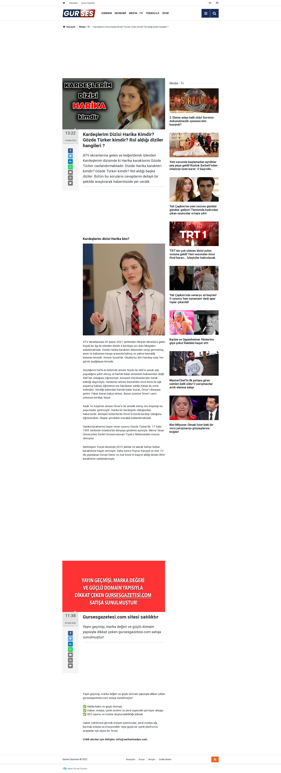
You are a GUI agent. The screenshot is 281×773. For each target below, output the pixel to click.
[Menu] (205, 13)
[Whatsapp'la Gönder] (70, 167)
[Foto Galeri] (217, 2)
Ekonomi (120, 13)
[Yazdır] (70, 177)
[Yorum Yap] (70, 183)
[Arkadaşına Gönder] (70, 172)
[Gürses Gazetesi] (79, 13)
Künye (142, 759)
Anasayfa (130, 759)
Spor (165, 13)
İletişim (151, 759)
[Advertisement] (48, 72)
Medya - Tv (136, 13)
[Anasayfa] (64, 3)
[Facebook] (70, 150)
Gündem (106, 13)
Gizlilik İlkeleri (165, 759)
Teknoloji (152, 13)
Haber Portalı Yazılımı (77, 768)
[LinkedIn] (70, 161)
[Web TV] (210, 2)
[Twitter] (70, 156)
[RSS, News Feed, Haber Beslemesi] (215, 759)
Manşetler (73, 3)
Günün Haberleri (88, 3)
